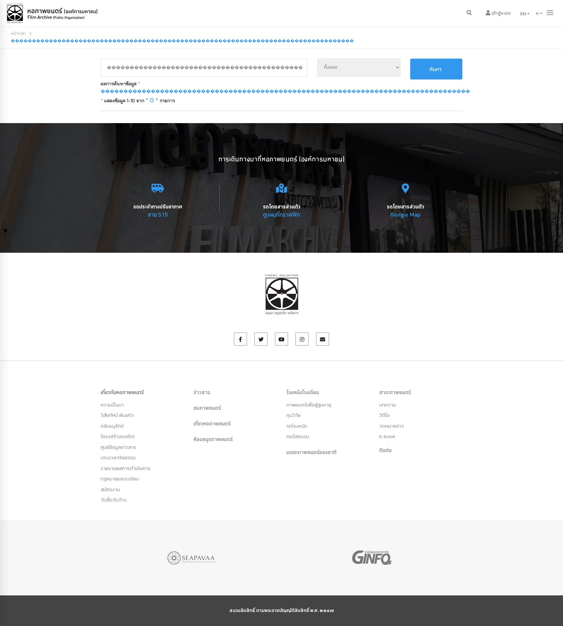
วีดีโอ (384, 415)
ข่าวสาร (202, 392)
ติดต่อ (385, 450)
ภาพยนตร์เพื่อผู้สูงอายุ (308, 404)
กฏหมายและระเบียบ (120, 478)
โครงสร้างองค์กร (118, 436)
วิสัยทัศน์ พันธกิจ (117, 415)
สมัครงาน (110, 489)
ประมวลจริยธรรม (118, 457)
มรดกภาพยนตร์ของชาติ (311, 452)
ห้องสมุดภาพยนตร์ (213, 439)
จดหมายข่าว (391, 426)
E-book (387, 436)
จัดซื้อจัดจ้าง (113, 500)
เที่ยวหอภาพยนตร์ (212, 423)
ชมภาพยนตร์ (207, 408)
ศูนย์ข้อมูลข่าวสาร (118, 447)
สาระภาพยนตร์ (395, 392)
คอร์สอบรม (297, 436)
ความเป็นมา (112, 404)
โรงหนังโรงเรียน (302, 392)
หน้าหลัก (18, 33)
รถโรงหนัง (296, 426)
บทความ (387, 404)
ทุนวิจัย (293, 415)
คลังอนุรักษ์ (112, 426)
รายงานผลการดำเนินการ (126, 468)
